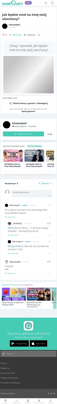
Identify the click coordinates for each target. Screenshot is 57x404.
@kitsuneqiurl (14, 227)
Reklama (9, 354)
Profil (50, 134)
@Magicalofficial (15, 246)
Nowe (5, 402)
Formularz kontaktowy (10, 382)
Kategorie (28, 402)
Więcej (50, 402)
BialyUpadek (14, 262)
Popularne (16, 402)
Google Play (21, 343)
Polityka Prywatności (10, 377)
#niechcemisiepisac (35, 146)
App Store (40, 343)
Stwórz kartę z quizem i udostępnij (30, 103)
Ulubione (31, 35)
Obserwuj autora (25, 134)
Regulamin (5, 368)
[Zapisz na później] (39, 35)
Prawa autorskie (8, 373)
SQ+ (28, 3)
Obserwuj (17, 35)
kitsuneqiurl (14, 25)
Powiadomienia (39, 402)
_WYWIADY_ (17, 223)
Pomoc (4, 363)
